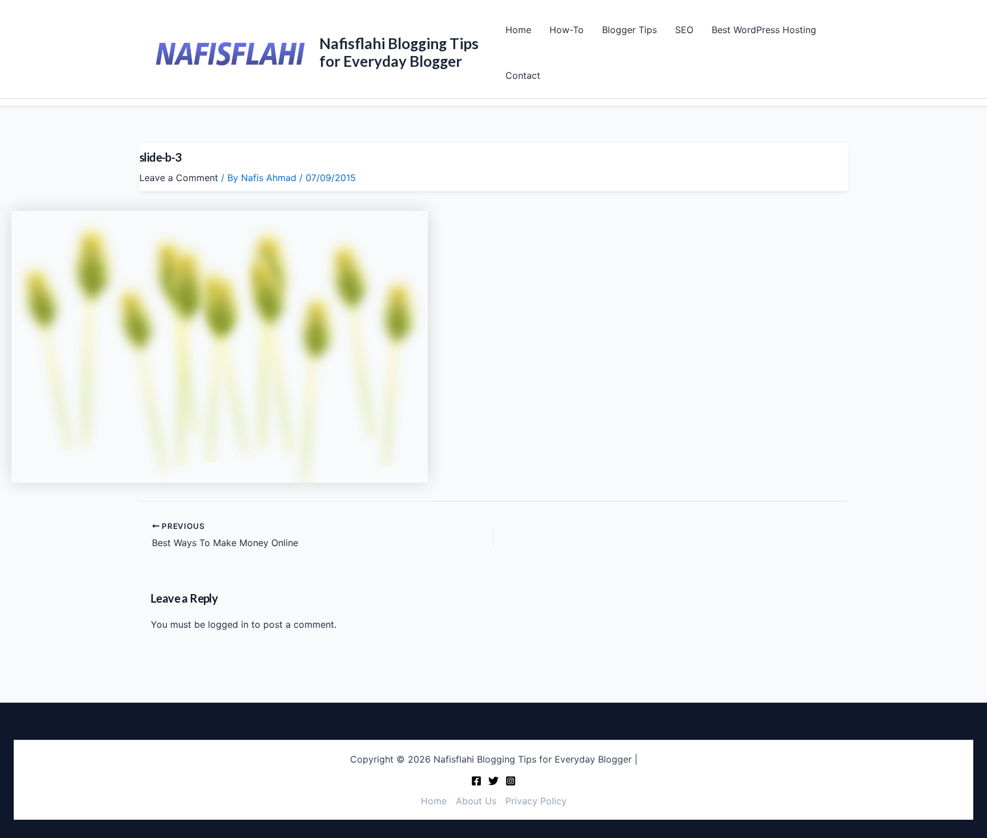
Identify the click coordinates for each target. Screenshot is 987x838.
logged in (228, 624)
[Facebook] (476, 781)
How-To (566, 29)
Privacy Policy (536, 801)
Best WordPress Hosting (764, 29)
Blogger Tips (629, 29)
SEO (684, 29)
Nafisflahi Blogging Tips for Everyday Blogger (399, 52)
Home (518, 29)
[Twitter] (493, 781)
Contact (522, 75)
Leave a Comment (178, 177)
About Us (476, 801)
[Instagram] (510, 781)
